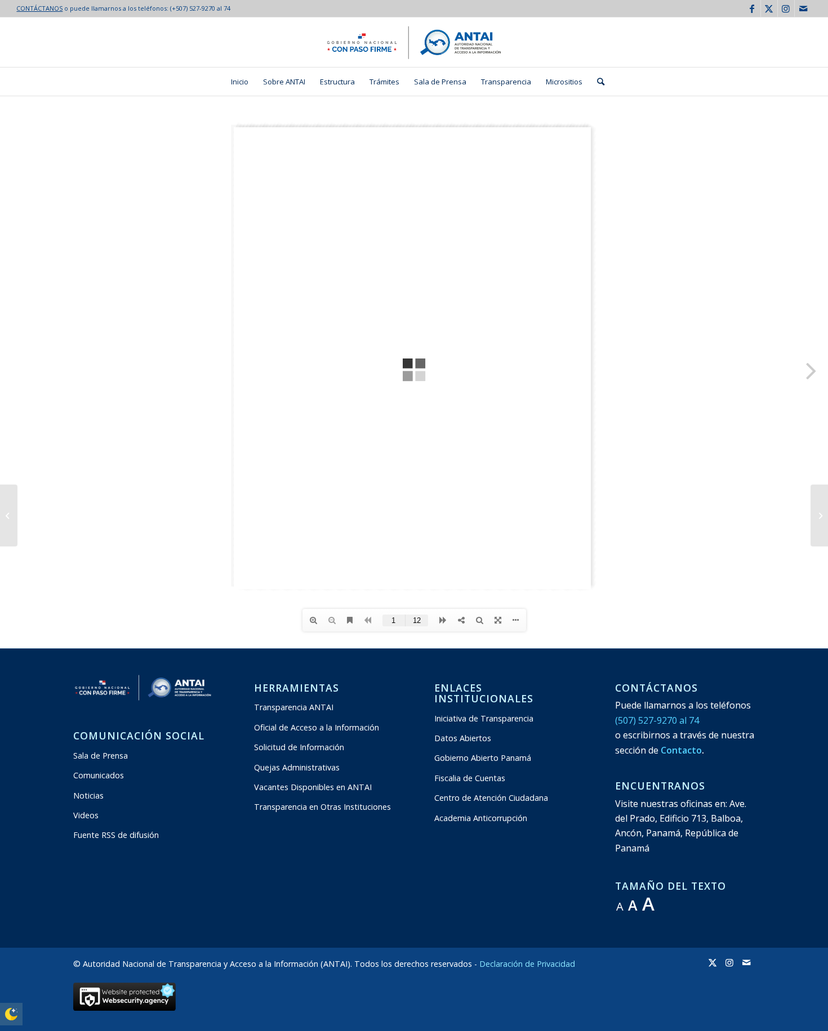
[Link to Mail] (803, 8)
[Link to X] (769, 8)
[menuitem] (240, 82)
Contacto (681, 750)
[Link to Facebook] (752, 8)
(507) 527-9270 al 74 (657, 720)
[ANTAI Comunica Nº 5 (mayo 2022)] (8, 515)
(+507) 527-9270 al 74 (200, 8)
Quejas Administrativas (297, 767)
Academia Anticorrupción (480, 818)
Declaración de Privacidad (527, 963)
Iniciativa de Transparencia (483, 718)
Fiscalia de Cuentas (469, 778)
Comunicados (98, 775)
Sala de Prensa (100, 755)
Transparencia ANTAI (293, 707)
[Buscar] (597, 82)
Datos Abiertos (462, 738)
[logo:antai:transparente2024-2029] (414, 42)
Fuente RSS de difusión (116, 835)
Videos (86, 815)
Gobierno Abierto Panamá (482, 757)
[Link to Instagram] (786, 8)
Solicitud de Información (299, 747)
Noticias (88, 795)
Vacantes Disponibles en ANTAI (313, 787)
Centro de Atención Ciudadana (491, 797)
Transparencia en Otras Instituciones (322, 806)
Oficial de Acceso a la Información (316, 727)
